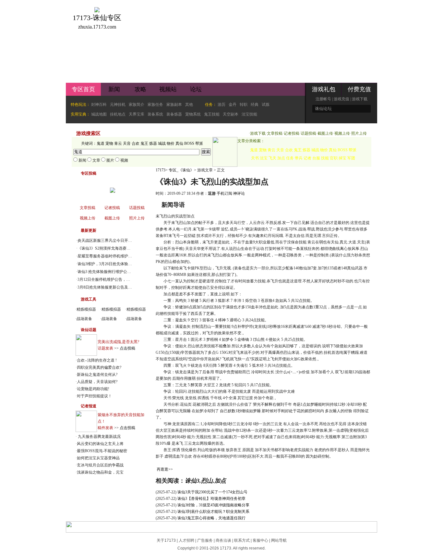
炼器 (153, 143)
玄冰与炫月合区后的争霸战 (100, 465)
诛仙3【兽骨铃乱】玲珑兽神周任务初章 (211, 498)
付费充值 (359, 89)
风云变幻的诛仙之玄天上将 (100, 443)
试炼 (265, 104)
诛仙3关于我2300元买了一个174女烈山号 (212, 492)
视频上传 (342, 133)
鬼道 (100, 143)
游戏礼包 (323, 89)
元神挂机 (118, 104)
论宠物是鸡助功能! (93, 389)
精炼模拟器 (86, 309)
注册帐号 (323, 99)
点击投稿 (127, 348)
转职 (243, 104)
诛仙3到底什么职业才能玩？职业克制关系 (213, 511)
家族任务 (155, 104)
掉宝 (342, 158)
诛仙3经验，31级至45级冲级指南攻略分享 (213, 505)
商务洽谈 (223, 540)
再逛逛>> (165, 469)
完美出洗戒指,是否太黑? (118, 342)
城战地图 (99, 114)
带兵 (299, 158)
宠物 (109, 143)
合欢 (135, 143)
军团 (351, 158)
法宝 (264, 158)
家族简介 (136, 104)
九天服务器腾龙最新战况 (99, 436)
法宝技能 (249, 114)
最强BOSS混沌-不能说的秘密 (102, 451)
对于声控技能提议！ (94, 396)
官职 (334, 158)
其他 (189, 104)
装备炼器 (174, 114)
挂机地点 (118, 114)
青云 (118, 143)
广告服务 (205, 540)
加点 (281, 158)
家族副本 (174, 104)
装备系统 (155, 114)
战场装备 (84, 318)
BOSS (189, 143)
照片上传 (359, 133)
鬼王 (144, 143)
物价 (170, 143)
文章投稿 (274, 133)
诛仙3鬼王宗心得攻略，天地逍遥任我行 (211, 518)
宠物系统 (193, 114)
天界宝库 (136, 114)
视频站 (168, 89)
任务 (290, 158)
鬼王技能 (212, 114)
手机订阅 (224, 193)
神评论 (239, 193)
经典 (254, 104)
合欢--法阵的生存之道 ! (97, 360)
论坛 (196, 89)
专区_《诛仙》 (181, 170)
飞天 (272, 158)
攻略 (140, 89)
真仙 (179, 143)
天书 (255, 158)
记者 (307, 158)
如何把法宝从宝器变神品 (98, 458)
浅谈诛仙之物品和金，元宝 (100, 472)
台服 (316, 158)
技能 (325, 158)
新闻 (114, 89)
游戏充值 (341, 99)
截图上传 (325, 133)
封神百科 (99, 104)
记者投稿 (291, 133)
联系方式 (242, 540)
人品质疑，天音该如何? (97, 381)
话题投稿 (308, 133)
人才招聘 (186, 540)
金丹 (232, 104)
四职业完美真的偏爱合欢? (99, 367)
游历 (221, 104)
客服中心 (260, 540)
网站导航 (279, 540)
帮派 (199, 143)
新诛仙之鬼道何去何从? (97, 374)
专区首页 (83, 89)
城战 (162, 143)
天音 (127, 143)
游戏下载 (359, 99)
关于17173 (166, 540)
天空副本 (230, 114)
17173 (160, 170)
